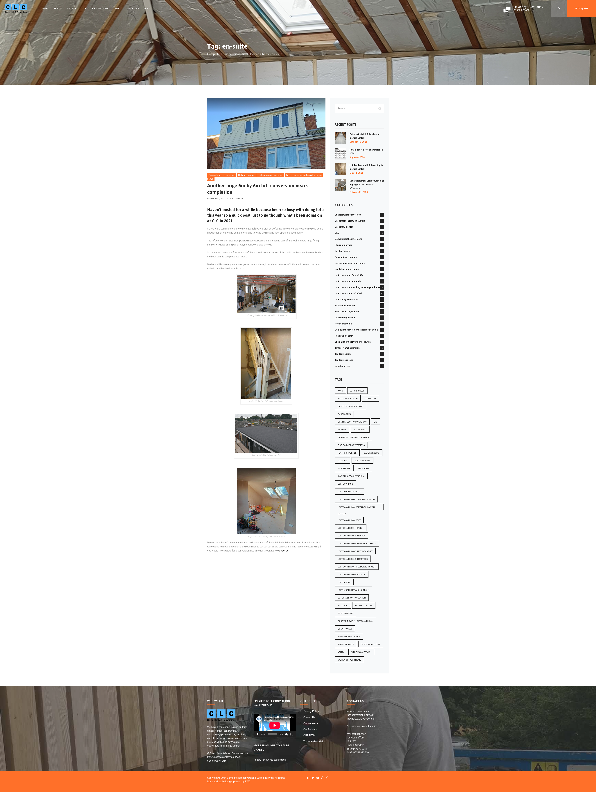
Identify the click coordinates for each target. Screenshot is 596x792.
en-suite (342, 429)
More (147, 8)
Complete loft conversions (222, 175)
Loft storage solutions (96, 8)
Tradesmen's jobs (344, 360)
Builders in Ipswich (348, 398)
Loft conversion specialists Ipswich (356, 567)
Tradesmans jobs (370, 644)
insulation (363, 468)
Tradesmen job (343, 354)
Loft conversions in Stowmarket (355, 551)
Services (57, 8)
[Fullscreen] (291, 734)
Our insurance (310, 723)
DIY (375, 422)
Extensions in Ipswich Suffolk (353, 437)
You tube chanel (277, 759)
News (117, 8)
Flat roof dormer (246, 175)
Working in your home (349, 660)
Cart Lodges (344, 414)
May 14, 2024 (356, 173)
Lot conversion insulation (352, 598)
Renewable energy (344, 336)
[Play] (257, 734)
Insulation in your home (347, 269)
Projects (72, 8)
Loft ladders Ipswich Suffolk (353, 590)
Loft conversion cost (349, 520)
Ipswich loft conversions (351, 476)
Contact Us (132, 8)
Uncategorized (342, 366)
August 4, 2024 (357, 157)
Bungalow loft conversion (348, 215)
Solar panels (345, 629)
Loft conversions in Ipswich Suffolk (357, 543)
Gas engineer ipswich (346, 257)
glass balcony (362, 460)
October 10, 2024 (358, 142)
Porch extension (343, 323)
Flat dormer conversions (351, 445)
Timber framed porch (349, 636)
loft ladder (344, 582)
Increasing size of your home (350, 263)
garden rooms (371, 453)
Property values (363, 605)
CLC (337, 233)
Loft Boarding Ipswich (349, 491)
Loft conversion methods (270, 175)
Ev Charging (360, 429)
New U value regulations (347, 311)
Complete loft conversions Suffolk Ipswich (250, 777)
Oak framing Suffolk (345, 317)
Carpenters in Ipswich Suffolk (350, 221)
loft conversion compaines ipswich (356, 499)
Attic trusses (357, 391)
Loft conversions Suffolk (351, 574)
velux (341, 652)
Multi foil (343, 605)
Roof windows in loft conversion (355, 621)
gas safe (342, 460)
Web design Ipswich (230, 781)
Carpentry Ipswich (344, 227)
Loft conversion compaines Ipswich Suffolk (356, 508)
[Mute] (286, 734)
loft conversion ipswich (350, 528)
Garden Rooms (342, 251)
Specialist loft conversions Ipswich (353, 342)
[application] (275, 725)
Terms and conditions (315, 741)
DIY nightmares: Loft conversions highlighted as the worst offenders (367, 184)
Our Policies (310, 729)
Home (45, 8)
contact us (283, 550)
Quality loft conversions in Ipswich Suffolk (356, 329)
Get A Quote (581, 8)
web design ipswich (361, 652)
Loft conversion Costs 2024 (349, 275)
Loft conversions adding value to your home (357, 287)
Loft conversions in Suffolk (349, 293)
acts (340, 391)
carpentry (370, 398)
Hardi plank (344, 468)
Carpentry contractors (350, 406)
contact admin (368, 726)
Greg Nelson (236, 199)
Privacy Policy (311, 711)
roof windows (345, 613)
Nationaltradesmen (345, 305)
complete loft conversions (352, 422)
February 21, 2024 (359, 192)
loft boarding (345, 484)
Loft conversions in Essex (351, 536)
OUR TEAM (309, 735)
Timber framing (346, 644)
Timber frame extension (347, 348)
